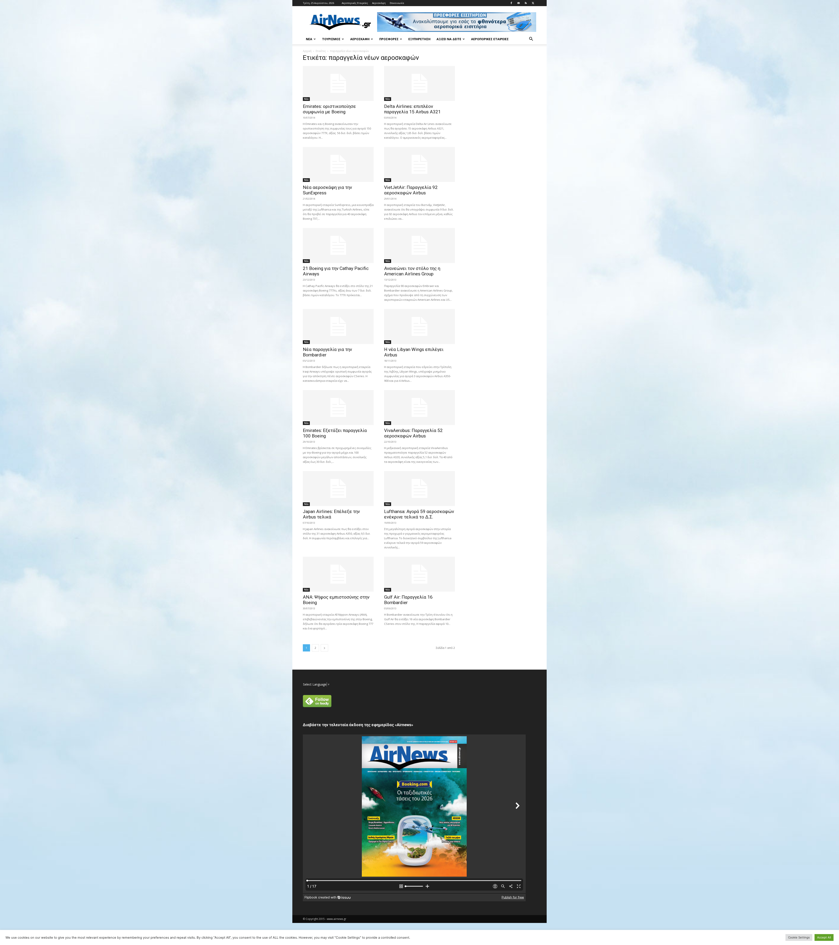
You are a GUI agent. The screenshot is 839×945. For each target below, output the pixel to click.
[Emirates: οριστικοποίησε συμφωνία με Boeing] (338, 83)
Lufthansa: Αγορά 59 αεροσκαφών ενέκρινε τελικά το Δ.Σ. (419, 514)
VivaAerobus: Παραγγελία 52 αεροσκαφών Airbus (413, 433)
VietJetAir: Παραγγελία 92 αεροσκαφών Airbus (411, 190)
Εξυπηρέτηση (419, 39)
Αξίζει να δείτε (449, 39)
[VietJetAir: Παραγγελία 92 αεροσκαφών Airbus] (419, 164)
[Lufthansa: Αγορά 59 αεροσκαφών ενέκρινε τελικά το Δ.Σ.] (419, 488)
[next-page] (324, 647)
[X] (533, 3)
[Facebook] (511, 3)
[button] (531, 39)
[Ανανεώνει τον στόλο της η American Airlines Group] (419, 245)
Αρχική (307, 51)
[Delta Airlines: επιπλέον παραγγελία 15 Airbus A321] (419, 83)
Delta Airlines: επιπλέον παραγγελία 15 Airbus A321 (412, 109)
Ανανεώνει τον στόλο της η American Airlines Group (412, 271)
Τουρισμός (331, 39)
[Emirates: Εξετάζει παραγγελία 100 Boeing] (338, 407)
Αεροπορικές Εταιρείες (355, 3)
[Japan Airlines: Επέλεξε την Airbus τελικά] (338, 488)
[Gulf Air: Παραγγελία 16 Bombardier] (419, 574)
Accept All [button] (824, 937)
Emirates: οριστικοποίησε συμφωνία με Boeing (329, 109)
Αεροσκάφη (379, 3)
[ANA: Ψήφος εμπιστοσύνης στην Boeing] (338, 574)
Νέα (309, 39)
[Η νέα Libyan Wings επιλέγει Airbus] (419, 326)
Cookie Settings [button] (799, 937)
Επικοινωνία (397, 3)
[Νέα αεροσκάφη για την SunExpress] (338, 164)
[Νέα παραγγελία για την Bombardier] (338, 326)
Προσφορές (389, 39)
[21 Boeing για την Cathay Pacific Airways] (338, 245)
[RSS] (525, 3)
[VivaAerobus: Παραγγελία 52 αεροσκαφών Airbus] (419, 407)
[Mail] (518, 3)
